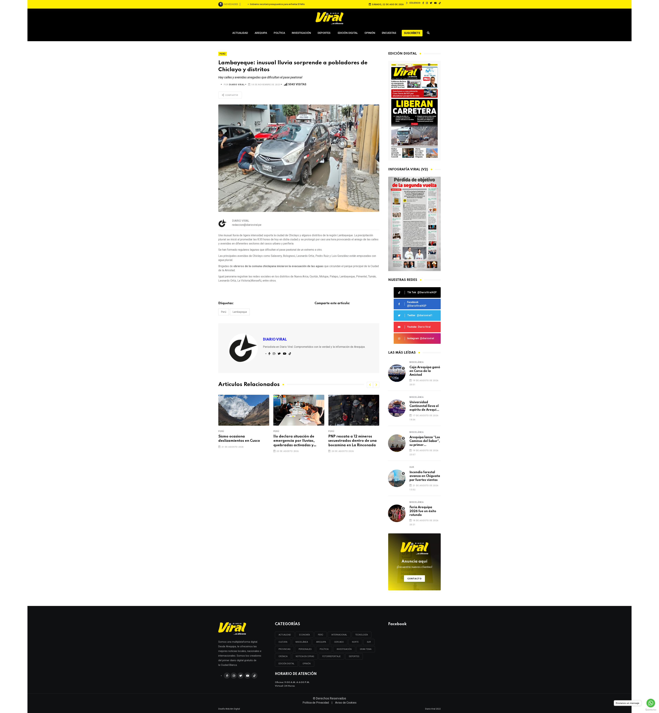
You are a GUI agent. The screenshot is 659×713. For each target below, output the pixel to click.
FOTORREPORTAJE (331, 656)
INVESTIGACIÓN (344, 649)
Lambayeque (240, 312)
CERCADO (339, 642)
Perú (223, 312)
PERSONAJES (305, 649)
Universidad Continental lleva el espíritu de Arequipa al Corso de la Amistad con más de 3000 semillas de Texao (424, 406)
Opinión (370, 32)
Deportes (324, 32)
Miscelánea (416, 362)
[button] (370, 385)
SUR (369, 642)
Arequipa (261, 32)
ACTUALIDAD (285, 635)
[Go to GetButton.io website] (650, 710)
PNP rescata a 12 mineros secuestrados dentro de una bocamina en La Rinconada (297, 441)
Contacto (414, 578)
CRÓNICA (283, 656)
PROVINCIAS (284, 649)
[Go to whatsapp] (650, 703)
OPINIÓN (307, 663)
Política (279, 32)
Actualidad (240, 32)
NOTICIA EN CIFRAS (305, 656)
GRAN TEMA (365, 649)
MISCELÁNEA (302, 642)
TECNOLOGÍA (361, 635)
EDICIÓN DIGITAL (286, 663)
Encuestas (389, 32)
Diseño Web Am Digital (229, 709)
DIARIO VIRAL (237, 84)
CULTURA (283, 642)
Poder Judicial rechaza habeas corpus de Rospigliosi (277, 4)
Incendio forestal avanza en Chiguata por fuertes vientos (424, 476)
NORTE (355, 642)
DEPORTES (354, 656)
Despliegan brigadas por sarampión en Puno (350, 439)
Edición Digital (348, 32)
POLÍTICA (324, 649)
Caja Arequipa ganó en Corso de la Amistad (424, 371)
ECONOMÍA (304, 635)
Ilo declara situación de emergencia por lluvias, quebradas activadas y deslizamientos (239, 441)
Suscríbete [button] (412, 33)
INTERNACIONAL (339, 635)
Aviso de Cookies (345, 702)
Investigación (301, 32)
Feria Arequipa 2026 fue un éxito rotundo (422, 511)
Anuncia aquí (414, 564)
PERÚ (320, 635)
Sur (411, 467)
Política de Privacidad (316, 702)
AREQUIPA (321, 642)
